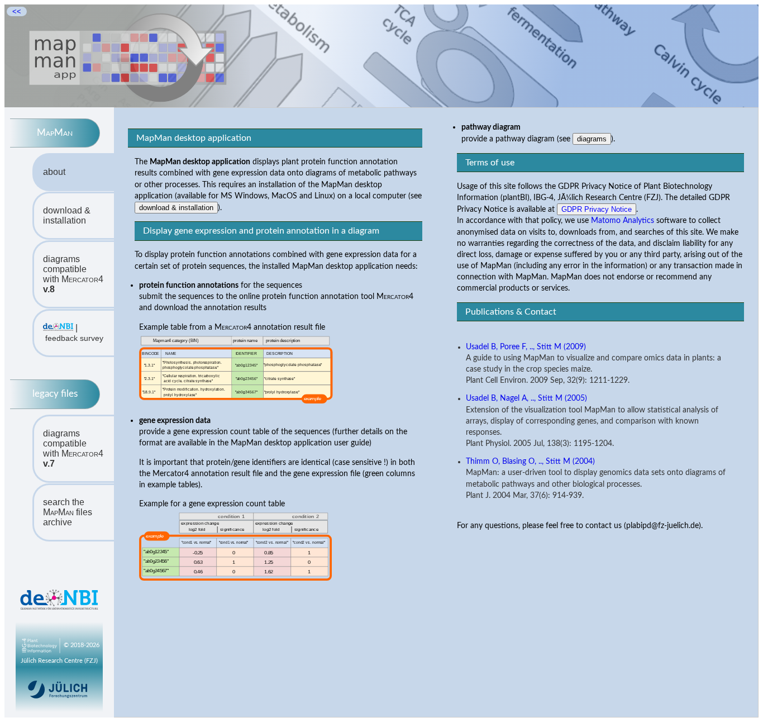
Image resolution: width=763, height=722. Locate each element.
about (54, 172)
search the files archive (67, 512)
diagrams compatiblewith (73, 274)
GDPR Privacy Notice (596, 209)
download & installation (66, 215)
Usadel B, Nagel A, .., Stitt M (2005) (526, 398)
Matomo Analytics (622, 220)
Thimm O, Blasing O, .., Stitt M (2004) (530, 462)
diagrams (592, 139)
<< (16, 11)
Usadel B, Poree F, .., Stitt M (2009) (526, 347)
